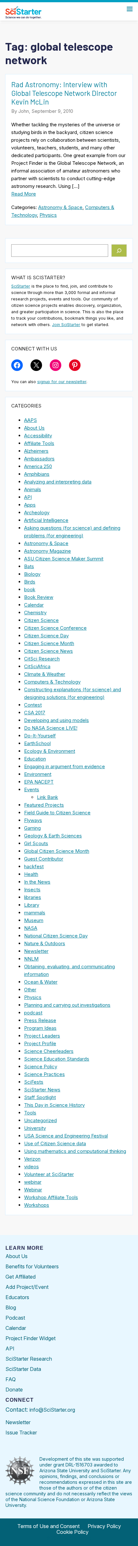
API (28, 497)
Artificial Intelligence (46, 520)
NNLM (31, 959)
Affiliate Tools (39, 443)
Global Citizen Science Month (56, 851)
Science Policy (40, 1066)
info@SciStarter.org (52, 1410)
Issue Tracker (21, 1432)
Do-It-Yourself (40, 736)
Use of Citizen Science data (55, 1143)
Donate (14, 1389)
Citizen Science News (48, 651)
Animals (32, 489)
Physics (48, 215)
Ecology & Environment (49, 751)
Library (31, 905)
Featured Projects (44, 805)
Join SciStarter (66, 324)
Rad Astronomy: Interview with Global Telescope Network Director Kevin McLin (64, 93)
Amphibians (36, 474)
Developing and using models (56, 720)
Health (31, 874)
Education (35, 759)
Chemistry (35, 612)
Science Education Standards (56, 1059)
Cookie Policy (72, 1532)
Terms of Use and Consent (48, 1526)
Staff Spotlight (40, 1097)
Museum (33, 920)
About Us (34, 428)
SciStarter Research (28, 1358)
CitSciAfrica (37, 666)
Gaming (32, 828)
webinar (32, 1182)
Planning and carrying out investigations (67, 1005)
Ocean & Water (40, 982)
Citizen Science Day (46, 636)
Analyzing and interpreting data (57, 482)
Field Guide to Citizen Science (57, 813)
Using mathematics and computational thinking (75, 1151)
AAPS (30, 420)
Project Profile (40, 1043)
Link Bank (47, 797)
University (35, 1128)
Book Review (38, 597)
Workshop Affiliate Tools (51, 1197)
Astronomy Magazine (47, 551)
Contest (33, 705)
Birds (29, 582)
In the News (37, 882)
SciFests (33, 1082)
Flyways (33, 820)
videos (31, 1167)
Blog (10, 1307)
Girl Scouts (36, 843)
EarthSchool (37, 743)
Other (30, 990)
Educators (17, 1297)
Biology (32, 574)
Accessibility (38, 436)
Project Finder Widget (30, 1338)
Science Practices (44, 1074)
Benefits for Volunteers (32, 1266)
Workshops (36, 1205)
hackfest (34, 866)
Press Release (40, 1020)
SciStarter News (42, 1090)
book (29, 589)
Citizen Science (41, 620)
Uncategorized (40, 1120)
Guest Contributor (43, 859)
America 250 (38, 466)
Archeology (36, 512)
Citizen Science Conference (55, 628)
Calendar (34, 605)
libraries (32, 897)
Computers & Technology (52, 682)
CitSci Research (42, 659)
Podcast (15, 1317)
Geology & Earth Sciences (53, 836)
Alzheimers (36, 451)
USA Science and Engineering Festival (66, 1136)
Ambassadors (39, 459)
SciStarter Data (23, 1369)
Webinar (33, 1190)
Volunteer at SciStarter (49, 1174)
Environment (37, 774)
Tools (30, 1113)
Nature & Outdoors (44, 943)
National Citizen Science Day (56, 936)
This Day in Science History (54, 1105)
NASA (30, 928)
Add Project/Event (26, 1287)
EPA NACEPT (39, 782)
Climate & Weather (44, 674)
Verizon (32, 1159)
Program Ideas (40, 1028)
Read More (23, 194)
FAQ (10, 1379)
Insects (32, 889)
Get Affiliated (20, 1276)
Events (31, 789)
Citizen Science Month (49, 643)
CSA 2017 (34, 713)
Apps (30, 505)
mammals (34, 913)
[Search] (119, 250)
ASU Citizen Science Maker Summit (63, 559)
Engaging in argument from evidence (64, 766)
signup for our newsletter (61, 381)
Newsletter (36, 951)
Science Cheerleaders (48, 1051)
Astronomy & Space (60, 207)
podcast (33, 1013)
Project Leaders (42, 1036)
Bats (29, 566)
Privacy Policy (104, 1526)
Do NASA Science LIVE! (50, 728)
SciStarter (20, 286)
